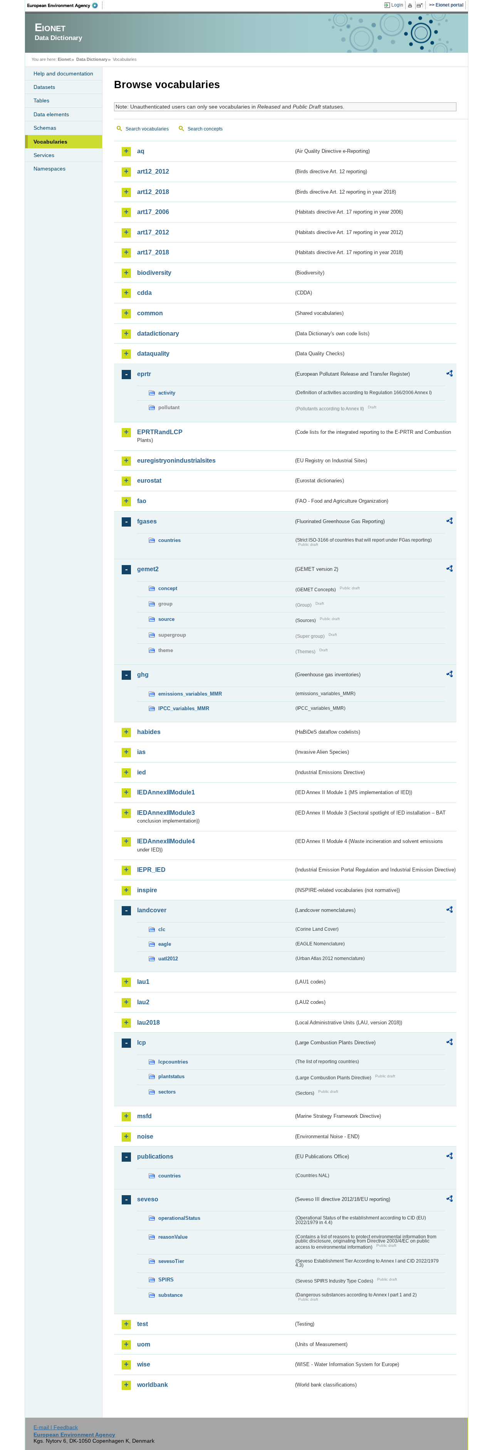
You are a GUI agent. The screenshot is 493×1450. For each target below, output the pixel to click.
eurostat (149, 480)
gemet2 (148, 569)
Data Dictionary (91, 59)
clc (161, 929)
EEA (65, 5)
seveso (147, 1199)
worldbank (152, 1384)
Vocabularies (50, 142)
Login (397, 5)
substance (170, 1295)
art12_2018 (153, 192)
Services (44, 155)
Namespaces (49, 169)
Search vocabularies (147, 129)
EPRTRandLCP (160, 432)
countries (169, 540)
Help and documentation (63, 73)
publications (155, 1156)
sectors (167, 1092)
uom (143, 1344)
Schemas (45, 128)
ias (141, 752)
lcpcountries (173, 1062)
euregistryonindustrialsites (176, 460)
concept (167, 588)
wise (143, 1364)
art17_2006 (153, 212)
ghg (143, 674)
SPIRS (166, 1280)
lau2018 (148, 1022)
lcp (141, 1042)
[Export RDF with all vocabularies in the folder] (449, 374)
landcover (151, 910)
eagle (164, 944)
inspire (147, 890)
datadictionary (158, 333)
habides (149, 732)
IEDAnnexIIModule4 (166, 841)
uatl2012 (168, 959)
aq (140, 151)
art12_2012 (153, 171)
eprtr (144, 374)
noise (145, 1136)
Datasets (44, 87)
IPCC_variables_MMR (183, 708)
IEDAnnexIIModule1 (166, 792)
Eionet (64, 59)
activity (166, 393)
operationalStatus (179, 1218)
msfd (144, 1116)
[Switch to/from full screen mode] (421, 5)
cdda (144, 292)
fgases (147, 521)
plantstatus (171, 1076)
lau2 (143, 1002)
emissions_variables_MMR (190, 694)
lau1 (143, 981)
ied (141, 772)
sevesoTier (171, 1261)
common (150, 313)
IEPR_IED (151, 869)
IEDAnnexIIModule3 (166, 812)
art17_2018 (153, 252)
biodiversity (154, 272)
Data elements (51, 114)
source (166, 619)
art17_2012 (153, 232)
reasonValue (173, 1237)
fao (141, 501)
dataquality (153, 353)
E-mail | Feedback (56, 1427)
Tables (41, 100)
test (142, 1324)
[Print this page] (411, 5)
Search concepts (205, 129)
